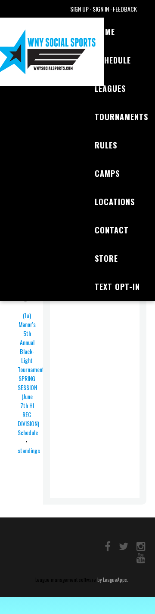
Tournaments (121, 116)
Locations (115, 201)
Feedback (125, 8)
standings (29, 450)
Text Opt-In (117, 286)
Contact (112, 230)
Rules (106, 145)
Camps (107, 173)
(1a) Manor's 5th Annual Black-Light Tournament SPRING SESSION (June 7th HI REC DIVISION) (31, 369)
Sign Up (79, 8)
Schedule (113, 60)
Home (105, 31)
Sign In (101, 8)
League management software (65, 579)
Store (106, 258)
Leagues (110, 88)
